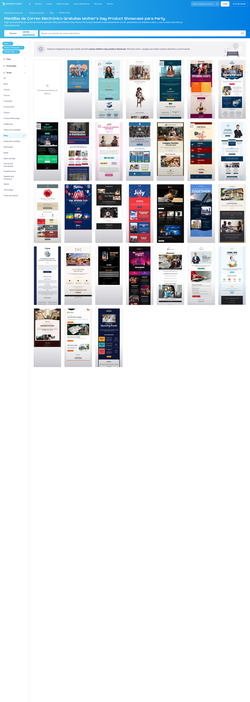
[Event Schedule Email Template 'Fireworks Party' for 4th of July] (140, 213)
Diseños (13, 33)
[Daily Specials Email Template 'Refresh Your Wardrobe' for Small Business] (140, 89)
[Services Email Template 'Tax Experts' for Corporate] (201, 275)
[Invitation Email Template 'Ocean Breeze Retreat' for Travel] (170, 275)
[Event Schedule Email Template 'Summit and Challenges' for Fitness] (201, 89)
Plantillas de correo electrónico (14, 13)
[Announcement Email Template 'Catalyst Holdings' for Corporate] (170, 89)
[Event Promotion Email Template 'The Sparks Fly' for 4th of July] (78, 213)
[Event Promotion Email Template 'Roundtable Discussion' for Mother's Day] (109, 151)
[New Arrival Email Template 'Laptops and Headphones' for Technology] (170, 213)
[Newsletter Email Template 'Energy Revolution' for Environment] (201, 213)
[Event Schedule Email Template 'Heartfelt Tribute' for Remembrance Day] (47, 213)
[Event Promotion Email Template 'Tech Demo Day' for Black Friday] (47, 151)
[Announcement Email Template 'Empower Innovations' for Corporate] (109, 89)
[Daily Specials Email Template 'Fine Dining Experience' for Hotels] (78, 275)
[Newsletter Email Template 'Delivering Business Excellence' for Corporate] (232, 151)
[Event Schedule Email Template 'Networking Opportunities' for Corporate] (109, 337)
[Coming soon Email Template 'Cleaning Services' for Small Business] (232, 275)
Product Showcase (36, 13)
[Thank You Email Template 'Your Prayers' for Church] (47, 337)
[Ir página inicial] (10, 4)
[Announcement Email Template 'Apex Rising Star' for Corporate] (47, 275)
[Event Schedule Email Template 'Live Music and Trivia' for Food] (201, 151)
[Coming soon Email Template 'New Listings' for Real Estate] (232, 213)
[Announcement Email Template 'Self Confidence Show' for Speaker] (109, 275)
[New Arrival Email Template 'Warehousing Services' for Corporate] (78, 151)
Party (52, 13)
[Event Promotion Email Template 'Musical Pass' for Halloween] (140, 275)
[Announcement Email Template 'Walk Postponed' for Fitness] (78, 89)
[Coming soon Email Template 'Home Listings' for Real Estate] (78, 337)
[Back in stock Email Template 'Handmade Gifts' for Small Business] (170, 151)
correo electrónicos (29, 33)
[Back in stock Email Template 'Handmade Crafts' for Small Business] (109, 213)
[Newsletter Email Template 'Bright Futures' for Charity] (232, 89)
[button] (25, 59)
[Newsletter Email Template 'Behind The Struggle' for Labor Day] (140, 151)
